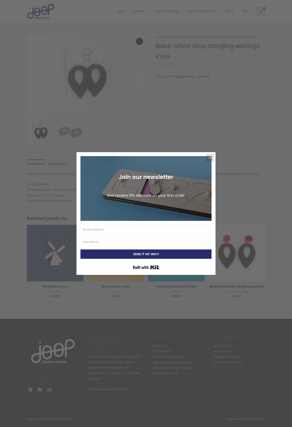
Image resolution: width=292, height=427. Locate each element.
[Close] (210, 158)
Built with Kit (146, 267)
